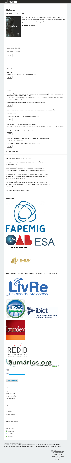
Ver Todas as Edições (12, 151)
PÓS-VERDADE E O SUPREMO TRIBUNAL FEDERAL (35, 126)
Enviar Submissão (12, 380)
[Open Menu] (5, 1)
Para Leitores (9, 409)
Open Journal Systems (12, 421)
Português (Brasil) (11, 398)
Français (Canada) (11, 396)
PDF (10, 55)
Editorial (10, 72)
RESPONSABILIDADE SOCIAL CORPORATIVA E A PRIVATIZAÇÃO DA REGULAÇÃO (34, 112)
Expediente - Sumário (14, 52)
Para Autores (9, 411)
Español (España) (10, 393)
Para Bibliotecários (10, 414)
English (8, 391)
